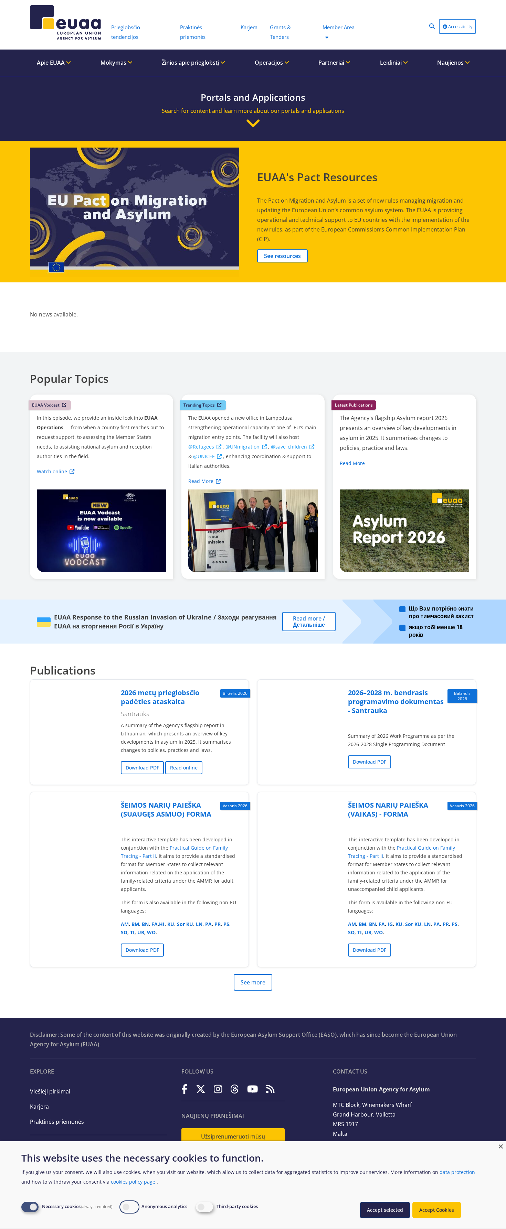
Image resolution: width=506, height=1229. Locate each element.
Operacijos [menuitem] (269, 62)
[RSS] (270, 1089)
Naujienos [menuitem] (451, 62)
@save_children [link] (289, 446)
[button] (432, 26)
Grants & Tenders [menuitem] (280, 32)
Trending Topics (199, 405)
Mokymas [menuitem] (114, 62)
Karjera (39, 1106)
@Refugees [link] (201, 446)
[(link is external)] (184, 1089)
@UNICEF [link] (203, 456)
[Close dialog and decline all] (501, 1145)
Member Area (339, 27)
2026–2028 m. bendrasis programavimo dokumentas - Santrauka (396, 701)
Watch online (52, 471)
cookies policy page (133, 1181)
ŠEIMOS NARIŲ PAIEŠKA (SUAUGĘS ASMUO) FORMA (166, 809)
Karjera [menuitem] (249, 27)
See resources (282, 256)
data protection (457, 1172)
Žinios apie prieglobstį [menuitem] (191, 62)
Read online (184, 767)
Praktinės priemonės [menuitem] (192, 32)
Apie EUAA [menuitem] (51, 62)
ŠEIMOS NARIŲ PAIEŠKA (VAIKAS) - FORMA (388, 809)
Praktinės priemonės (57, 1121)
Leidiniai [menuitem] (391, 62)
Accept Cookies (436, 1210)
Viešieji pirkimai (50, 1091)
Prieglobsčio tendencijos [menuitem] (125, 32)
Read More (200, 481)
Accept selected (385, 1210)
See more (253, 982)
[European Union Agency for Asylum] (67, 22)
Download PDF (142, 767)
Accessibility (460, 26)
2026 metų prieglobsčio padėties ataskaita (160, 697)
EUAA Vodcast (46, 405)
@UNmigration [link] (242, 446)
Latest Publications (354, 405)
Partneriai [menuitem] (332, 62)
